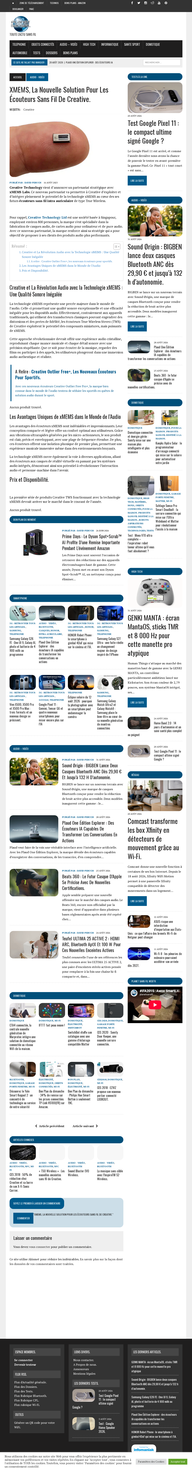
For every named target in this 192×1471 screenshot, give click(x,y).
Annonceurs (81, 1369)
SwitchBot (75, 1027)
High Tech (89, 44)
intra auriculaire (50, 634)
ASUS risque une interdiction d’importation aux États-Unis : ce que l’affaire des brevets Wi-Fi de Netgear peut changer (155, 929)
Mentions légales (84, 1373)
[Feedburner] (173, 2)
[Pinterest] (166, 2)
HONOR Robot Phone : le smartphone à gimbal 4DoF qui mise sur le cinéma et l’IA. (80, 641)
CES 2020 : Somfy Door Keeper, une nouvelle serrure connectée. (107, 1038)
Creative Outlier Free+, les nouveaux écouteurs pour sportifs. (65, 374)
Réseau (135, 775)
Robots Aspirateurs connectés (138, 523)
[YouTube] (159, 2)
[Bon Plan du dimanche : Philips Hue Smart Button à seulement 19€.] (81, 1074)
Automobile (20, 53)
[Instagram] (146, 2)
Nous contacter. (83, 1360)
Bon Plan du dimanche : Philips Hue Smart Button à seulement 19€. (80, 1097)
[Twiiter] (139, 2)
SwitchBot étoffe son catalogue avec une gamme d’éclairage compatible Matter (80, 1038)
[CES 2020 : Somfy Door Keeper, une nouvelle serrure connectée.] (110, 1015)
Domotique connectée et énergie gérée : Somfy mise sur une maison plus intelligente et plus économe (140, 442)
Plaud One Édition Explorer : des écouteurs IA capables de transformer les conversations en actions (51, 652)
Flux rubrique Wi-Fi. (27, 1405)
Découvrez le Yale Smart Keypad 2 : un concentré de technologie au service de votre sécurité (22, 1099)
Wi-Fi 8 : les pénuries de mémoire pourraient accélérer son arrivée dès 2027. (155, 959)
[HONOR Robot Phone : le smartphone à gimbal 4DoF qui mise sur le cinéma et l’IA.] (81, 618)
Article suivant (83, 1126)
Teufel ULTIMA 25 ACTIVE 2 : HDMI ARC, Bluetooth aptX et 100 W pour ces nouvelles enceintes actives (91, 944)
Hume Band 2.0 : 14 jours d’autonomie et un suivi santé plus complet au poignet (155, 729)
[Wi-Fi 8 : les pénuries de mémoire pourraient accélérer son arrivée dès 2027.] (139, 957)
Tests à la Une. (139, 77)
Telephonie (19, 44)
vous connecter (39, 1247)
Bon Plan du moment (24, 519)
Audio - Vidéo (47, 623)
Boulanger (18, 9)
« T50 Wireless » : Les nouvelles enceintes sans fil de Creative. (52, 1175)
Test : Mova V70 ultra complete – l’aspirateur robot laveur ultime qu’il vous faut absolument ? (141, 543)
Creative (28, 109)
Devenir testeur (25, 1364)
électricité (75, 1024)
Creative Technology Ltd (47, 217)
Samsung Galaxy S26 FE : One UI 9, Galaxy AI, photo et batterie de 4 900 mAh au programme (23, 646)
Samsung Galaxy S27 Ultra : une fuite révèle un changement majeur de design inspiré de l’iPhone (110, 646)
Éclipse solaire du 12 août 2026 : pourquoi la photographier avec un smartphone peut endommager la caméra (80, 707)
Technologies (137, 530)
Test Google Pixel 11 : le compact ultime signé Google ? (153, 131)
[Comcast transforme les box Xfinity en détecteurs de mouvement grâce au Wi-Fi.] (155, 808)
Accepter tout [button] (178, 1461)
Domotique (153, 44)
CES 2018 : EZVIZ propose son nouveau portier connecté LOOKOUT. (109, 1093)
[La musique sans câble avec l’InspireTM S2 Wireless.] (110, 1157)
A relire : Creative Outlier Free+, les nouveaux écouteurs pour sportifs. (71, 261)
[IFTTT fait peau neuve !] (52, 1015)
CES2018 (101, 1079)
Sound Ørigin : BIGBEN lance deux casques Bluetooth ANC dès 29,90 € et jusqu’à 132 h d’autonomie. (92, 771)
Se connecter (23, 1360)
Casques (44, 630)
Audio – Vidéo (68, 44)
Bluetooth (46, 626)
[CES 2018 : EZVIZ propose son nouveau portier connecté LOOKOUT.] (110, 1074)
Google (44, 699)
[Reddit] (152, 2)
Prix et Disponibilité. (35, 270)
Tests (36, 53)
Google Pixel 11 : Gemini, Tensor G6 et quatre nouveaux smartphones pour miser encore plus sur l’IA (51, 714)
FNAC (31, 9)
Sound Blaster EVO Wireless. (78, 1173)
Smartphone (20, 598)
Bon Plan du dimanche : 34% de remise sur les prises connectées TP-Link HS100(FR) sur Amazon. (52, 1099)
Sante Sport (132, 44)
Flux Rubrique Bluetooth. (30, 1396)
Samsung (15, 630)
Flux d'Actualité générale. (30, 1382)
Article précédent (51, 1126)
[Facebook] (132, 2)
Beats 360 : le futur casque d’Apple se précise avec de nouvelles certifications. (92, 882)
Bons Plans (70, 53)
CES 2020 (102, 1020)
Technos (54, 3)
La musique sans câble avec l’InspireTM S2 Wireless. (110, 1175)
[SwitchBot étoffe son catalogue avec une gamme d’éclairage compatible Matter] (81, 1015)
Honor (55, 630)
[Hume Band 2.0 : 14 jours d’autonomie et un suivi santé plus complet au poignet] (139, 727)
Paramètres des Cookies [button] (151, 1461)
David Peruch (33, 182)
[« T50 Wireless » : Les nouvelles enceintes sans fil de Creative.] (52, 1157)
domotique (19, 996)
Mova (131, 505)
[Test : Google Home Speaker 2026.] (83, 1428)
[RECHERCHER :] (162, 62)
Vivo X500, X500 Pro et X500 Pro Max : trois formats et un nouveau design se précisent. (22, 712)
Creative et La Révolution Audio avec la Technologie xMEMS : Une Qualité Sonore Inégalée (70, 254)
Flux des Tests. (23, 1391)
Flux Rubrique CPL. (26, 1400)
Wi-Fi (58, 1020)
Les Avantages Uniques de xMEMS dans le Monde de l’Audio (61, 265)
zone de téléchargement (32, 3)
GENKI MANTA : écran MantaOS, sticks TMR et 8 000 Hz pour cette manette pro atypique (153, 635)
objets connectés (43, 44)
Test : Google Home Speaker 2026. (107, 1427)
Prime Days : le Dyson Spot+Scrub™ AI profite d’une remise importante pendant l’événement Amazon (92, 542)
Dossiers (51, 53)
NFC (27, 1166)
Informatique (109, 44)
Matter (160, 501)
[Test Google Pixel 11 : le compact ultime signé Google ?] (155, 111)
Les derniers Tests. (86, 1383)
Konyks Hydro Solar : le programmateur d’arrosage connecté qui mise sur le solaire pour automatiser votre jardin (169, 453)
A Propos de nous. (85, 1364)
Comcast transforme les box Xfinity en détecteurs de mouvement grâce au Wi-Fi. (153, 838)
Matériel (140, 501)
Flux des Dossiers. (26, 1387)
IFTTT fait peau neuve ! (52, 1025)
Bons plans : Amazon (75, 3)
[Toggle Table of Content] (115, 246)
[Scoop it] (179, 2)
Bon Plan (74, 1079)
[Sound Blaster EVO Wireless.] (81, 1157)
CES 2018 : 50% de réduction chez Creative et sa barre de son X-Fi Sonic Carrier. (21, 1182)
